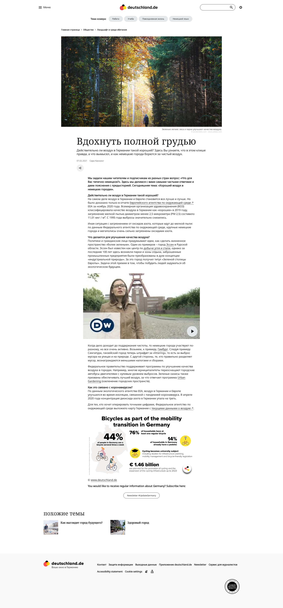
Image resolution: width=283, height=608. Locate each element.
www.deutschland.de (104, 480)
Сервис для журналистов (223, 564)
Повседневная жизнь (153, 18)
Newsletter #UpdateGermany (141, 495)
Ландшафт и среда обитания (112, 29)
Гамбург (163, 349)
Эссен (170, 244)
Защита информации (121, 564)
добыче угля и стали (157, 248)
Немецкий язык (181, 18)
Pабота (115, 18)
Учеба (131, 18)
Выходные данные (146, 564)
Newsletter (200, 564)
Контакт (101, 564)
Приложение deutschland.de (175, 564)
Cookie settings (133, 571)
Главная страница (70, 29)
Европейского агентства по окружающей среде (160, 202)
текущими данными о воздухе (171, 408)
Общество (88, 29)
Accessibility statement (110, 571)
